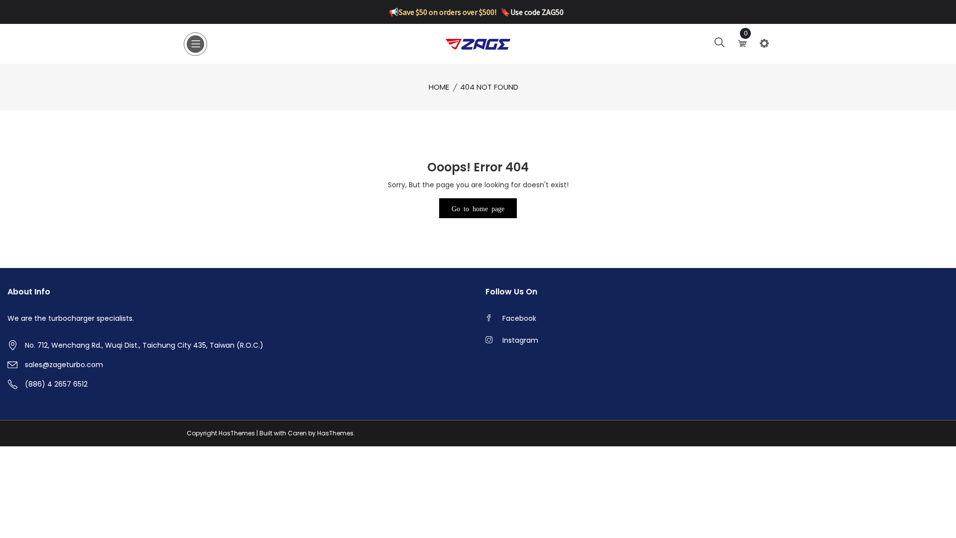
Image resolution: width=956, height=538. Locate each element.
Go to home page (478, 208)
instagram (520, 340)
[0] (743, 43)
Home (439, 87)
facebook (519, 318)
